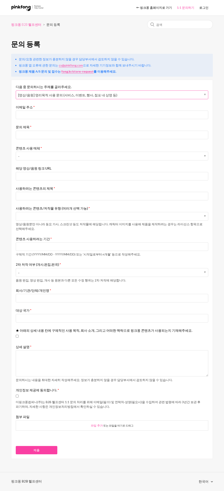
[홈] (27, 10)
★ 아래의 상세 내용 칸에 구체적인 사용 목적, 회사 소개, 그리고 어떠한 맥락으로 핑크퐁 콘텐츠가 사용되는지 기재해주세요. (104, 330)
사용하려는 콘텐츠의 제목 (34, 188)
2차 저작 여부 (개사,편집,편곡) (37, 264)
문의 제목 (23, 127)
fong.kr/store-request (77, 71)
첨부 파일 (23, 417)
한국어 (204, 481)
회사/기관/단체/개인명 (32, 290)
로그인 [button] (203, 7)
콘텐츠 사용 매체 (28, 148)
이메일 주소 (24, 107)
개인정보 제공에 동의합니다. (36, 390)
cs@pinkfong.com (71, 65)
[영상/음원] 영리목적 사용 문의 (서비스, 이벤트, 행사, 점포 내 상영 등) (67, 95)
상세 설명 (23, 347)
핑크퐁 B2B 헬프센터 (26, 24)
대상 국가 (23, 310)
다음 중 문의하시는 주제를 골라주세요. (44, 87)
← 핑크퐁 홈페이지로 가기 (154, 7)
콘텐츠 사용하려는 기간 (33, 239)
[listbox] (112, 216)
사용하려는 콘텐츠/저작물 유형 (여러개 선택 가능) (52, 208)
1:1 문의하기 (185, 7)
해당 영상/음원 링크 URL (33, 168)
